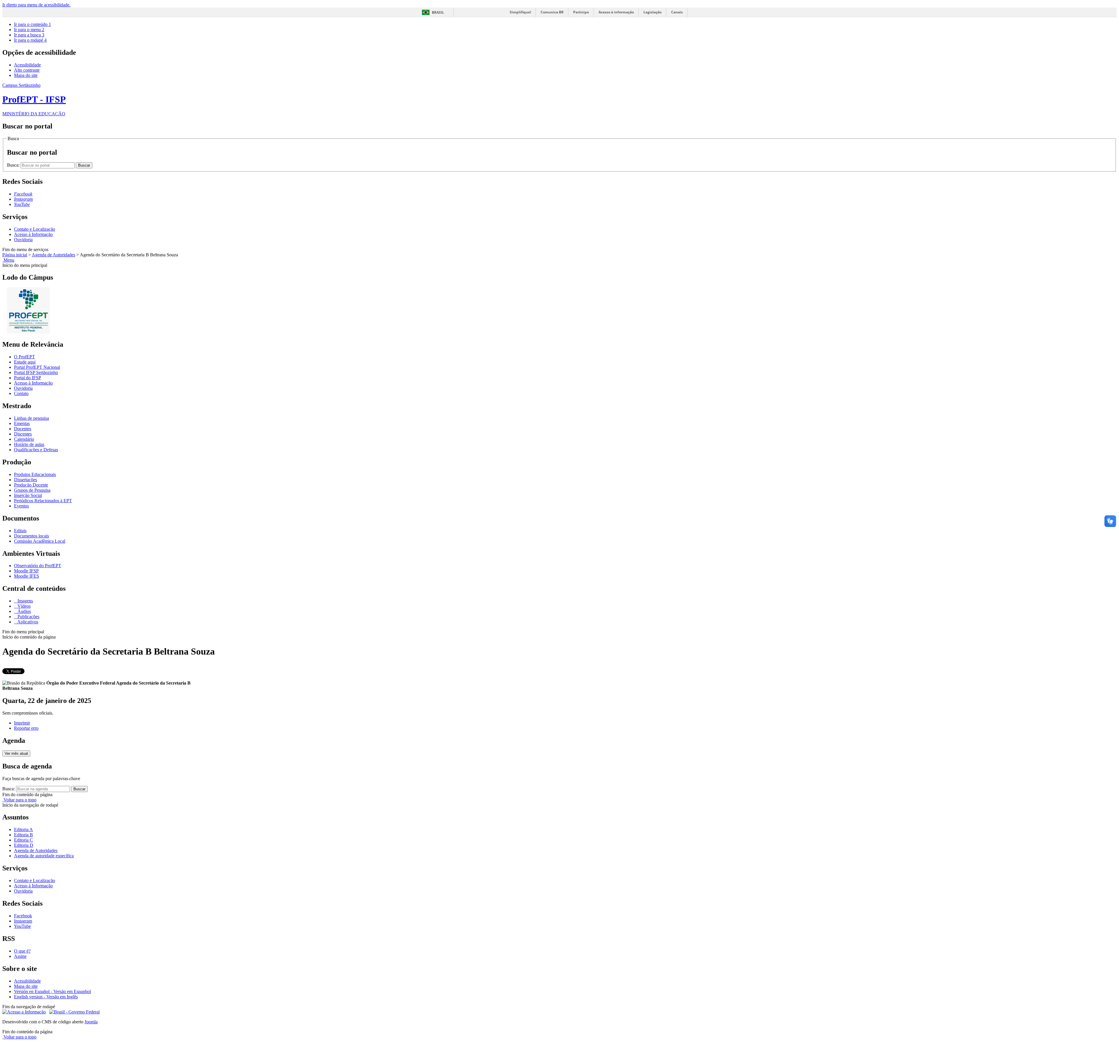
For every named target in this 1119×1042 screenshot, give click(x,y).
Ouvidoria (23, 239)
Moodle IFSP (26, 570)
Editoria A (23, 829)
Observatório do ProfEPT (37, 565)
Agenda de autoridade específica (44, 855)
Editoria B (23, 834)
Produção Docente (31, 484)
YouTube (22, 926)
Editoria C (23, 840)
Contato (21, 393)
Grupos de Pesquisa (32, 490)
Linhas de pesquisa (31, 418)
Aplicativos (27, 621)
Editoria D (23, 845)
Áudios (23, 611)
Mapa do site (26, 75)
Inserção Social (28, 495)
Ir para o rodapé (30, 40)
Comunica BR (552, 12)
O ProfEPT (24, 356)
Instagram (23, 920)
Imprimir (22, 722)
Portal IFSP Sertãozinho (36, 372)
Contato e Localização (34, 229)
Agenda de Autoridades (53, 254)
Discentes (23, 433)
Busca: (14, 165)
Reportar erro (26, 728)
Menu (8, 260)
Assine (20, 956)
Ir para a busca (29, 34)
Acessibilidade (27, 64)
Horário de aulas (29, 444)
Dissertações (25, 479)
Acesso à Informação (33, 234)
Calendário (24, 439)
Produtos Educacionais (35, 474)
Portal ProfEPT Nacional (37, 367)
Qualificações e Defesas (36, 449)
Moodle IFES (26, 576)
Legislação (652, 12)
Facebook (23, 915)
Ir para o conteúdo (32, 24)
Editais (20, 530)
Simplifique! (520, 12)
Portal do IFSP (27, 377)
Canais (677, 12)
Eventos (21, 505)
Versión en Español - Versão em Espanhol (52, 991)
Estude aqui (25, 361)
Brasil (438, 12)
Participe (581, 12)
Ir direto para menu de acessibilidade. (36, 4)
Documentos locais (31, 535)
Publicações (27, 616)
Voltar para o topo (19, 799)
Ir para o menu (29, 29)
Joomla (91, 1021)
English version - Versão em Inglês (46, 996)
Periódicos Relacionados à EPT (43, 500)
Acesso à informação (616, 12)
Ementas (22, 423)
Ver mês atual (16, 753)
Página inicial (14, 254)
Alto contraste (27, 70)
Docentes (22, 428)
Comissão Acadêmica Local (39, 541)
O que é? (22, 950)
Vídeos (23, 606)
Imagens (24, 600)
